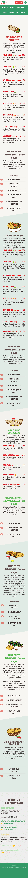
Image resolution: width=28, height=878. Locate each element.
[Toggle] (1, 179)
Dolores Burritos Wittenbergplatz (13, 820)
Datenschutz (14, 865)
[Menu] (25, 2)
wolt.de (18, 845)
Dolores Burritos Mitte (9, 827)
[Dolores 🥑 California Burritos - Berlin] (4, 2)
